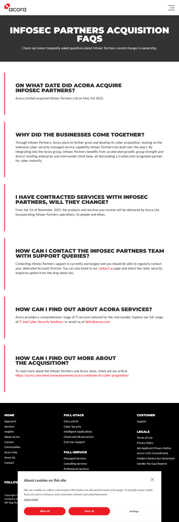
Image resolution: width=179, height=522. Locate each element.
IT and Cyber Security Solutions (41, 322)
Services (9, 426)
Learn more (31, 499)
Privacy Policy (145, 443)
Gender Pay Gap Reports (152, 464)
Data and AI (71, 421)
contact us (105, 268)
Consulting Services (75, 464)
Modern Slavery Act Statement (156, 458)
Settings (134, 511)
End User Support (74, 442)
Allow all (45, 511)
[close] (152, 479)
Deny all (89, 511)
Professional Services (76, 469)
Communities (12, 447)
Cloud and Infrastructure (79, 437)
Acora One (10, 452)
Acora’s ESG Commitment (152, 453)
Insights (9, 431)
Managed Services (75, 458)
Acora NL (9, 457)
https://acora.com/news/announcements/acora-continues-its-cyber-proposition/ (72, 375)
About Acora (12, 437)
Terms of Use (145, 438)
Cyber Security (72, 426)
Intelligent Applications (78, 431)
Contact (9, 463)
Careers (9, 442)
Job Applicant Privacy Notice (154, 448)
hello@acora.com (97, 322)
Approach (10, 421)
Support (141, 421)
